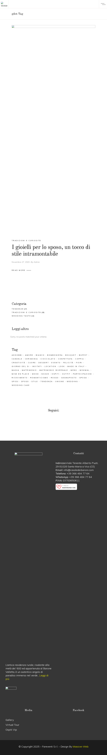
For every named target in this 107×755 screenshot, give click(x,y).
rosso (55, 378)
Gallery (10, 720)
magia (15, 370)
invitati (37, 366)
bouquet (70, 355)
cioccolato (48, 359)
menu (74, 370)
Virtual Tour (12, 724)
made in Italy (76, 366)
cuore (32, 363)
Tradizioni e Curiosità (26, 241)
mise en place (20, 374)
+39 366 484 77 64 (78, 473)
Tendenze (18, 309)
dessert (43, 363)
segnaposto (69, 378)
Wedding (72, 381)
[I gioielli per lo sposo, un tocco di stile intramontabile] (53, 129)
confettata (65, 359)
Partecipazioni (82, 374)
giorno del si (20, 366)
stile (34, 381)
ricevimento (20, 378)
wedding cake (21, 385)
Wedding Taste (21, 316)
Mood (35, 374)
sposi (15, 381)
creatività (18, 363)
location (50, 366)
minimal (85, 370)
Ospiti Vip (11, 729)
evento (56, 363)
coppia (79, 359)
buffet (83, 355)
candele (17, 359)
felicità (68, 363)
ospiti (55, 374)
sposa (83, 378)
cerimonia (31, 359)
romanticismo (39, 378)
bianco (40, 355)
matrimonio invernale (53, 370)
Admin (37, 262)
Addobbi (17, 355)
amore (29, 355)
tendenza (47, 381)
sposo (25, 381)
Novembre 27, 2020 (21, 262)
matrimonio (29, 370)
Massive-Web (80, 746)
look (62, 366)
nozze (45, 374)
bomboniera (55, 355)
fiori (79, 363)
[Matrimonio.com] (78, 487)
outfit (66, 374)
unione (59, 381)
